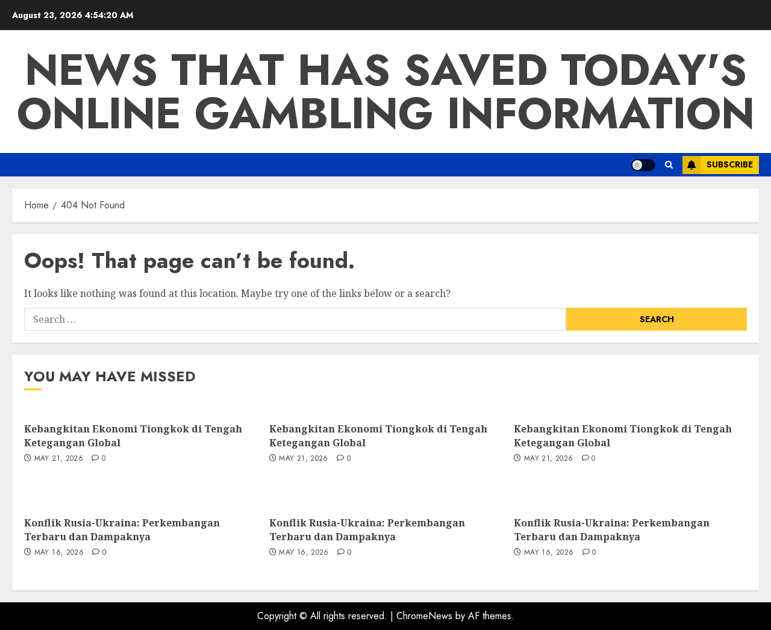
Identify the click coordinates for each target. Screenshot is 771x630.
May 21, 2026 (58, 459)
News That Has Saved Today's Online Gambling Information (386, 92)
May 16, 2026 (59, 553)
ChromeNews (424, 616)
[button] (668, 164)
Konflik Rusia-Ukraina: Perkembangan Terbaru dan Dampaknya (122, 529)
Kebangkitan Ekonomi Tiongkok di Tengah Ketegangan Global (133, 435)
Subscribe (730, 164)
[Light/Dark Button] (643, 165)
